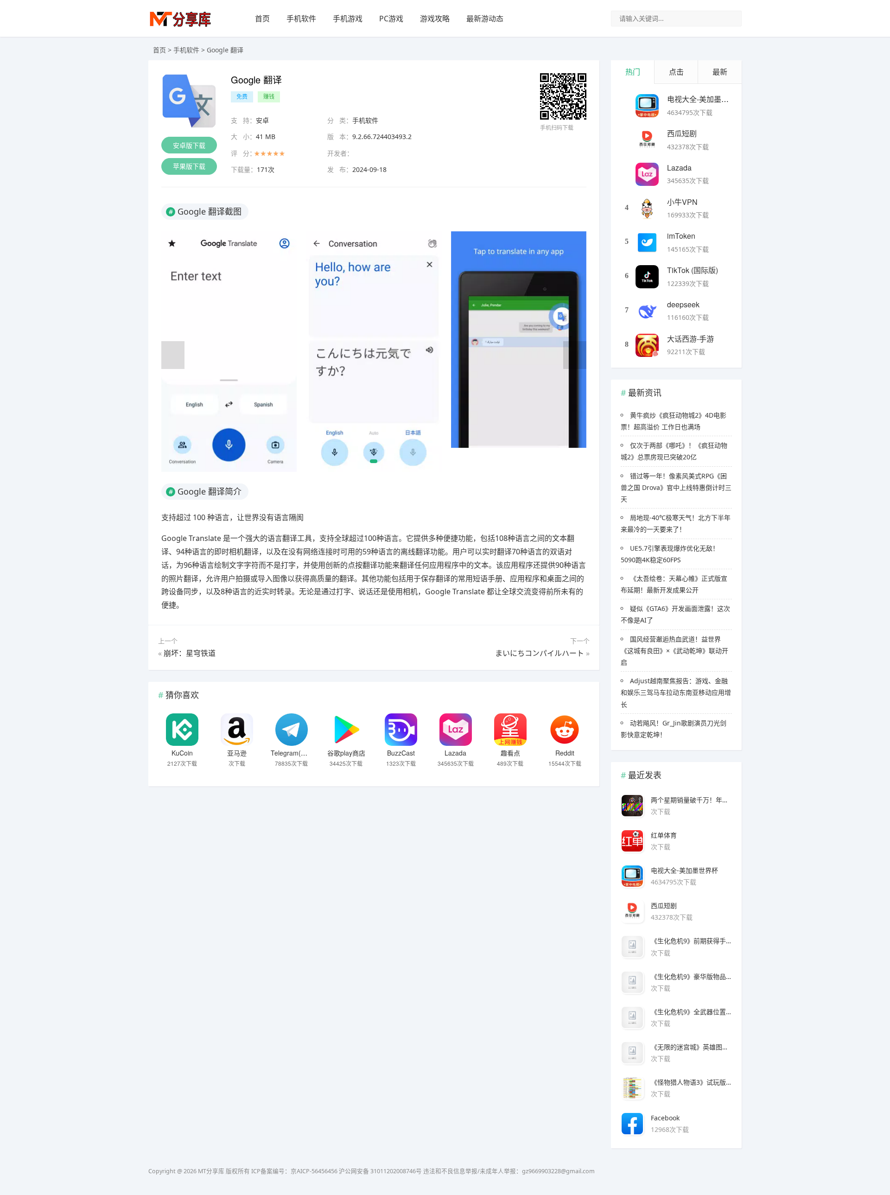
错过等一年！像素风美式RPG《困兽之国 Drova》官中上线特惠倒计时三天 (676, 487)
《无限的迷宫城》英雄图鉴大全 (691, 1046)
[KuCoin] (182, 729)
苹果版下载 (189, 166)
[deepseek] (647, 311)
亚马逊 (237, 752)
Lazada (455, 752)
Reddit (564, 752)
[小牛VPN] (647, 208)
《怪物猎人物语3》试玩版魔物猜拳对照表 (691, 1082)
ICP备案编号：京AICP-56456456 (294, 1171)
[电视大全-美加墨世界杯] (647, 105)
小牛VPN (682, 202)
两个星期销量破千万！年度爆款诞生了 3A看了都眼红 (691, 799)
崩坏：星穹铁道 (190, 653)
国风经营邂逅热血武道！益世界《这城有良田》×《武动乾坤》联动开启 (674, 651)
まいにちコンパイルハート (539, 653)
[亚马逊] (237, 729)
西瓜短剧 (682, 133)
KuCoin (182, 752)
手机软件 (301, 18)
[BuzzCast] (401, 729)
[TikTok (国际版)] (647, 276)
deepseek (683, 304)
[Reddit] (564, 729)
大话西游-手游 (690, 338)
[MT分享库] (180, 25)
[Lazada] (455, 729)
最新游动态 (484, 18)
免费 (242, 97)
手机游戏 (347, 18)
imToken (681, 235)
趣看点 (510, 752)
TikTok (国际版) (692, 270)
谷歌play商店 (346, 752)
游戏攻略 (435, 18)
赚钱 (268, 97)
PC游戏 (391, 18)
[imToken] (647, 242)
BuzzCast (401, 752)
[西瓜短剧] (647, 140)
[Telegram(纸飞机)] (291, 729)
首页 (262, 18)
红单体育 (664, 835)
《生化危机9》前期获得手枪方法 (691, 940)
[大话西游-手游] (647, 345)
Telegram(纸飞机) (297, 752)
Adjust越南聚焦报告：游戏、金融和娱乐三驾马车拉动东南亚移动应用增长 (676, 692)
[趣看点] (510, 729)
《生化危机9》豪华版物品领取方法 (691, 976)
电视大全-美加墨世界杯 (705, 99)
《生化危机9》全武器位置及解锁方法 (691, 1011)
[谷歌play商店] (346, 729)
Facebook (665, 1117)
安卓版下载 (189, 145)
